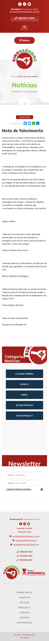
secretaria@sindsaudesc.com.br (24, 11)
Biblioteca (24, 607)
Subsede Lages (24, 532)
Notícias (24, 602)
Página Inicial (24, 592)
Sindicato (24, 597)
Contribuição (24, 622)
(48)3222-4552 (26, 18)
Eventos (24, 617)
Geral (24, 394)
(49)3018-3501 (25, 560)
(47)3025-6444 (25, 556)
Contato (24, 612)
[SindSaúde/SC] (12, 572)
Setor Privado (24, 405)
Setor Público (24, 415)
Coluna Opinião (24, 373)
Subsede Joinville (24, 528)
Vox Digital (24, 637)
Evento (24, 384)
